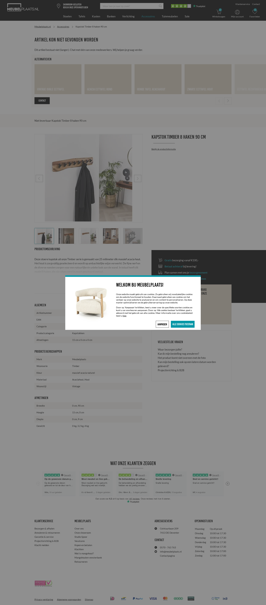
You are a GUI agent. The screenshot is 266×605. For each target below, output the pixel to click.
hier (124, 315)
